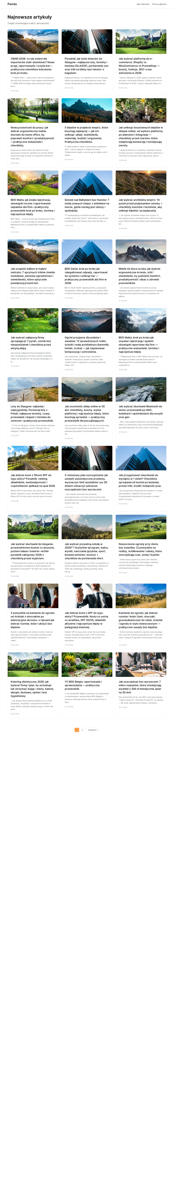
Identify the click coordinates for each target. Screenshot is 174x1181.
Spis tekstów (143, 4)
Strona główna (159, 4)
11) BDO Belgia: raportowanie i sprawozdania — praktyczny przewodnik (83, 685)
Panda (12, 4)
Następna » (93, 730)
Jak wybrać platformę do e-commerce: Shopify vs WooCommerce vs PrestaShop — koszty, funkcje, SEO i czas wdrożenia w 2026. (139, 65)
